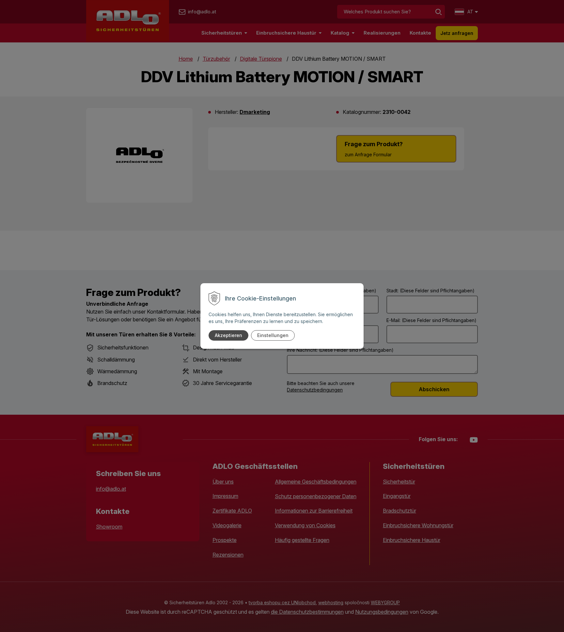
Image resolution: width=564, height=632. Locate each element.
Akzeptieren (228, 335)
